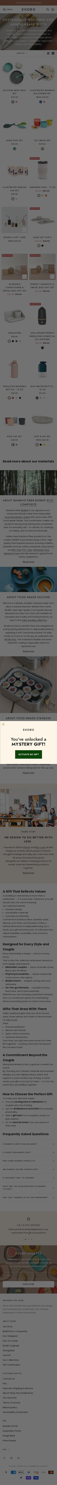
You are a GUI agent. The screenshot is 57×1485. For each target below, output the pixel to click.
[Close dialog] (3, 724)
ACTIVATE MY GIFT (28, 754)
